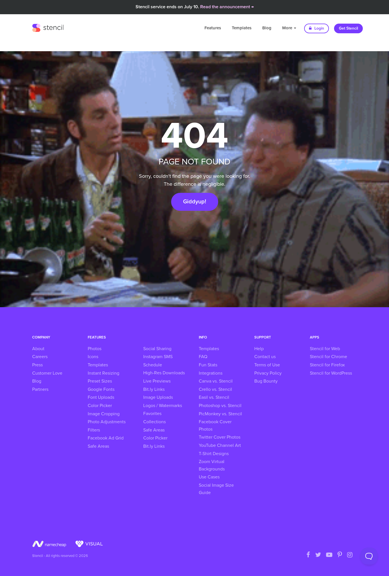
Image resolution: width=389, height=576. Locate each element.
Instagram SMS (158, 356)
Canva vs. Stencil (216, 381)
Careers (40, 356)
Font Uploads (101, 397)
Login (318, 28)
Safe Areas (98, 446)
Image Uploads (158, 397)
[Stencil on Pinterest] (339, 555)
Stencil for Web (325, 348)
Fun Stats (208, 365)
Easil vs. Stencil (214, 397)
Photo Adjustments (107, 422)
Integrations (210, 373)
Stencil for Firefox (327, 365)
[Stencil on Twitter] (318, 555)
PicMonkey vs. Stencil (220, 414)
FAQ (203, 356)
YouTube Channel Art (220, 445)
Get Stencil (348, 28)
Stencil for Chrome (328, 356)
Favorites (152, 413)
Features (212, 28)
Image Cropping (104, 414)
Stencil (48, 27)
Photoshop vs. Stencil (220, 405)
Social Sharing (157, 348)
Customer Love (47, 373)
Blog (266, 28)
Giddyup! (194, 202)
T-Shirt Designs (214, 453)
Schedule (152, 365)
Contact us (265, 356)
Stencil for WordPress (331, 373)
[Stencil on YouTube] (329, 555)
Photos (94, 348)
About (38, 348)
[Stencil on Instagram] (350, 555)
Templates (241, 28)
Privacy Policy (268, 373)
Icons (93, 356)
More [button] (287, 28)
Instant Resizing (103, 373)
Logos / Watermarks (162, 405)
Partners (40, 389)
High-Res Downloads (164, 373)
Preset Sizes (100, 381)
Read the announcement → (227, 7)
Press (37, 365)
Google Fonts (101, 389)
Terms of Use (267, 365)
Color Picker (100, 405)
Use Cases (209, 477)
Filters (94, 430)
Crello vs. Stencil (215, 389)
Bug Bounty (266, 381)
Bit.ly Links (154, 389)
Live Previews (157, 381)
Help (259, 348)
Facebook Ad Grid (106, 438)
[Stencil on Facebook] (308, 555)
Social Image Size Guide (216, 489)
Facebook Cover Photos (215, 426)
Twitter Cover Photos (219, 437)
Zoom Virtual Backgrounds (212, 465)
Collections (154, 422)
